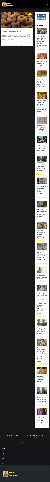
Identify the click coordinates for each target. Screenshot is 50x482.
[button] (42, 4)
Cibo (3, 463)
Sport (3, 460)
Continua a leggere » (6, 42)
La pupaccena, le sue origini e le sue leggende (42, 63)
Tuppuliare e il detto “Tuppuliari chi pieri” (42, 277)
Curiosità (3, 448)
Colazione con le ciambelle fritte (11, 31)
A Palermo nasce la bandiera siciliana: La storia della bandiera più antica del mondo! (42, 308)
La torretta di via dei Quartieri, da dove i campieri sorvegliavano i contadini (42, 399)
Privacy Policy (30, 474)
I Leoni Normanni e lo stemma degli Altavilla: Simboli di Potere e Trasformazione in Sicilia (42, 106)
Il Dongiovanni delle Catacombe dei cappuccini (42, 295)
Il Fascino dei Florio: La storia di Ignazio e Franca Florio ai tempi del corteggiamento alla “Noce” (42, 42)
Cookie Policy (36, 474)
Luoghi (3, 453)
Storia (3, 458)
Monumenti (4, 455)
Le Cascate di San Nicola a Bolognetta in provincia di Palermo (41, 168)
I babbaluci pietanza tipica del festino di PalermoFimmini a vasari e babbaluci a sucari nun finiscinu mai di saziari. (41, 354)
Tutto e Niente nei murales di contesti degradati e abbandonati (41, 234)
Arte (2, 451)
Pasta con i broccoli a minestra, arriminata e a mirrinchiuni (41, 83)
